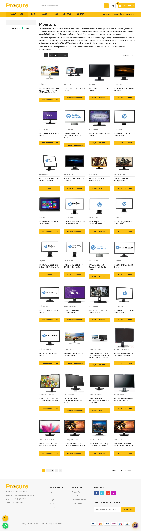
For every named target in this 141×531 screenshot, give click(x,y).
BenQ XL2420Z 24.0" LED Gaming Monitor (98, 311)
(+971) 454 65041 (111, 14)
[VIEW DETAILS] (41, 98)
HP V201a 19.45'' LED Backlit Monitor (49, 311)
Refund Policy (77, 504)
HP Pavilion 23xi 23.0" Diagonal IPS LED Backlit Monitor (97, 267)
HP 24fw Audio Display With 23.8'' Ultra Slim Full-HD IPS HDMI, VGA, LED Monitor (49, 90)
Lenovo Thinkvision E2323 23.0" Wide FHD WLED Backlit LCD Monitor (99, 401)
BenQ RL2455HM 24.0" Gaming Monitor (122, 180)
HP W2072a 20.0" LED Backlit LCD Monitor (124, 89)
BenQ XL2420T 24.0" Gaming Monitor (49, 134)
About (52, 504)
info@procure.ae (129, 14)
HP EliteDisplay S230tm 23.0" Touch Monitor (49, 223)
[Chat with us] (135, 525)
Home (52, 492)
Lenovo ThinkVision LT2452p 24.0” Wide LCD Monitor (124, 354)
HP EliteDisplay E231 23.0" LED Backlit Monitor (98, 223)
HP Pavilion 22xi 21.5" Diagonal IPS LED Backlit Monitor (72, 135)
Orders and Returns (79, 500)
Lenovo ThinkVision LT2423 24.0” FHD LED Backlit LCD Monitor (73, 401)
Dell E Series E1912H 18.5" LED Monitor (74, 89)
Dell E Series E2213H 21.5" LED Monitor (99, 89)
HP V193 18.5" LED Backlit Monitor (48, 354)
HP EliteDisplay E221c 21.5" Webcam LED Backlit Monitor (49, 266)
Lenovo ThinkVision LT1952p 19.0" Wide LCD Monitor (124, 400)
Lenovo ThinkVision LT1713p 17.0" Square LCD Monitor (98, 445)
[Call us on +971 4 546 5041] (5, 518)
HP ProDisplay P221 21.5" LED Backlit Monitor (124, 311)
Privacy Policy (77, 492)
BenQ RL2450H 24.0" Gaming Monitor (99, 134)
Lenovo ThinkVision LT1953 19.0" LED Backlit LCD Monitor (124, 445)
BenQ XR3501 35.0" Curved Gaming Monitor (73, 354)
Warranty (75, 496)
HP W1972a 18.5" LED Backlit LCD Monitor (74, 180)
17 (56, 470)
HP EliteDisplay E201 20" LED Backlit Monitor (124, 223)
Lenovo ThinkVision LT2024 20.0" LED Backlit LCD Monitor (74, 445)
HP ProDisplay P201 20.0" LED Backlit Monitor (124, 134)
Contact (53, 507)
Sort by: (115, 55)
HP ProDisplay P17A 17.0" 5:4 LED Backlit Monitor (49, 180)
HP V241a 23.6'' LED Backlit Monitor (123, 266)
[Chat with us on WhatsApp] (5, 526)
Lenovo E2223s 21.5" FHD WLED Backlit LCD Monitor (48, 445)
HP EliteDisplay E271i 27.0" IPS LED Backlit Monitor (74, 223)
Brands (52, 496)
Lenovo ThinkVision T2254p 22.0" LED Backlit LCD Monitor (49, 400)
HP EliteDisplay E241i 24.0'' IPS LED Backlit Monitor (73, 266)
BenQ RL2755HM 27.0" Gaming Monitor (72, 311)
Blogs (52, 500)
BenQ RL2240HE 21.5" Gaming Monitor (96, 180)
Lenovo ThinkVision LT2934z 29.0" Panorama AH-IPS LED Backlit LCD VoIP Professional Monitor (99, 356)
